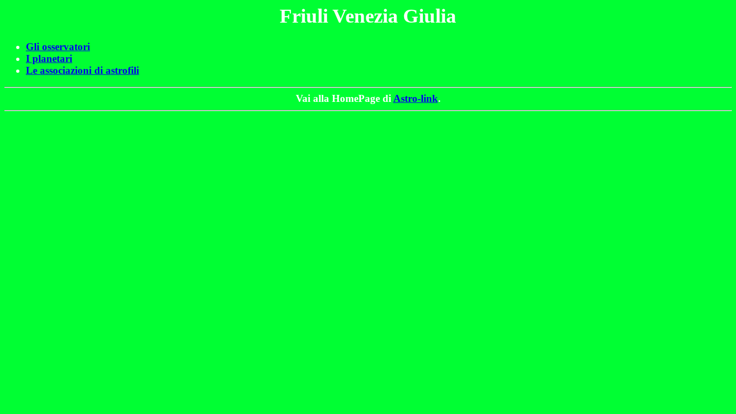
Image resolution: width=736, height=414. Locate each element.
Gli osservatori (58, 46)
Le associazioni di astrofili (82, 70)
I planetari (49, 58)
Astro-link (415, 98)
